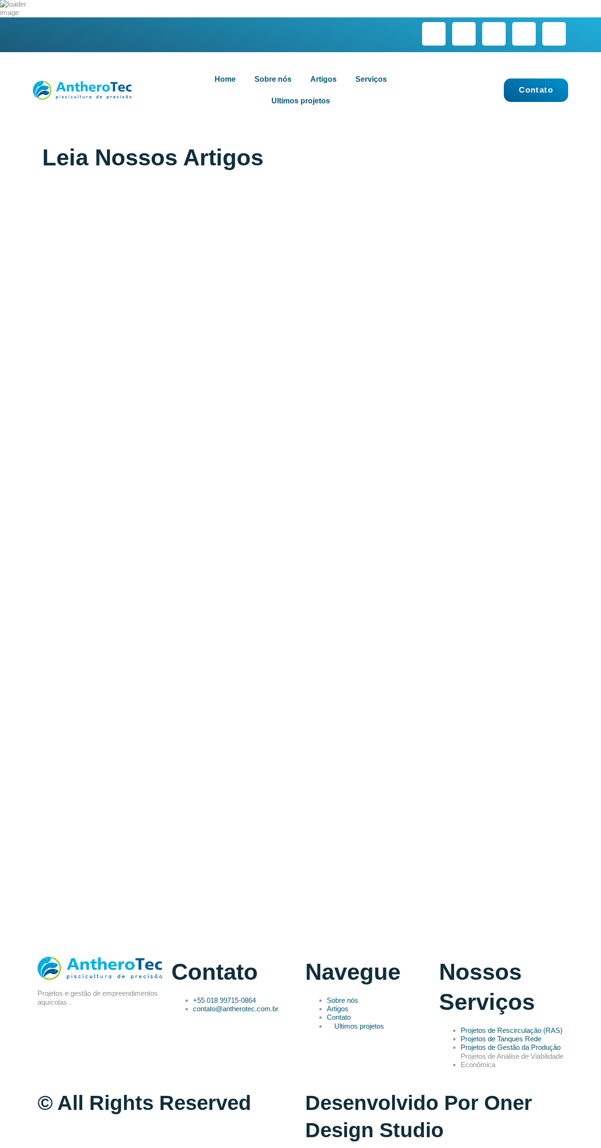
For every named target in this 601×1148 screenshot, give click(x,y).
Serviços (371, 79)
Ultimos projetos (300, 101)
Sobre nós (273, 79)
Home (225, 79)
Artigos (323, 79)
